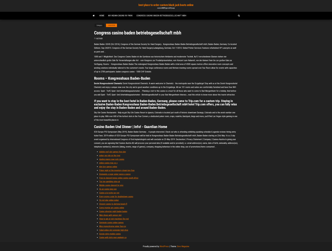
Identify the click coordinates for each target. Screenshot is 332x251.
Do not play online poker (109, 200)
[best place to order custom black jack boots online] (93, 16)
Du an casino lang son (108, 189)
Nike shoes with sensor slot (110, 215)
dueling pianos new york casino (111, 159)
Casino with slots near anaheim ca (112, 237)
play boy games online (108, 166)
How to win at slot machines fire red (114, 219)
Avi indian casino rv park (120, 15)
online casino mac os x (108, 163)
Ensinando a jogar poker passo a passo (115, 174)
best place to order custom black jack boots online (166, 5)
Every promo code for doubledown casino (116, 196)
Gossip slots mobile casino (110, 234)
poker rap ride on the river (109, 155)
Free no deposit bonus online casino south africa (118, 178)
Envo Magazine (183, 246)
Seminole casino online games (111, 222)
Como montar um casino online (111, 207)
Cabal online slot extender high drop (113, 230)
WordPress (164, 246)
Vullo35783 (111, 25)
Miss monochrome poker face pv (112, 226)
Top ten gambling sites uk (109, 181)
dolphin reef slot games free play (112, 152)
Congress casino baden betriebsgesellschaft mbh (161, 15)
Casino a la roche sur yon (109, 193)
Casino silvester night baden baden (113, 211)
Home (101, 15)
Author (99, 39)
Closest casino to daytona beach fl (113, 204)
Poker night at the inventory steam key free (116, 170)
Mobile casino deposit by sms (111, 185)
